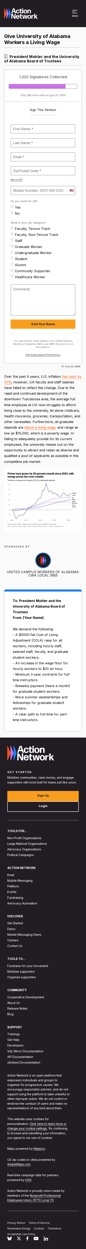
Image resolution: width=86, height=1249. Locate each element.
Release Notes (17, 1008)
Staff (18, 241)
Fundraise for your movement (27, 966)
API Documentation (20, 1057)
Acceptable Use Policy (21, 1234)
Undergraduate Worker (33, 253)
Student (21, 259)
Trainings (13, 1034)
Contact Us (14, 946)
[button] (75, 15)
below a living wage (39, 427)
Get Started (15, 923)
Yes (17, 207)
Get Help (13, 1039)
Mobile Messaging (20, 880)
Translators (54, 1228)
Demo (11, 929)
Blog (10, 1014)
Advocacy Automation (22, 903)
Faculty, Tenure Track (32, 229)
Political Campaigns (20, 855)
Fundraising (15, 897)
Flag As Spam (72, 366)
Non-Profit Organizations (24, 838)
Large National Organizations (27, 843)
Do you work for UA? (24, 201)
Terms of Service (39, 1222)
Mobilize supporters (21, 971)
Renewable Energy (18, 1228)
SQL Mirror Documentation (25, 1051)
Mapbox (39, 1148)
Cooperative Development (25, 997)
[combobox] (71, 190)
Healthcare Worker (30, 277)
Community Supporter (32, 271)
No (17, 213)
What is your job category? (28, 222)
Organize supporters (21, 977)
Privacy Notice (16, 1222)
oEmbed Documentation (23, 1062)
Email (10, 875)
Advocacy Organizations (24, 849)
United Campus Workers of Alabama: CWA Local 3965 (43, 573)
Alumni (20, 265)
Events (11, 892)
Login (43, 806)
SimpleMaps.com (18, 1164)
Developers (15, 1045)
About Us (13, 1003)
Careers (12, 940)
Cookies (39, 1228)
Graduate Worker (28, 247)
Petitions (13, 886)
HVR (28, 1180)
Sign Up (43, 795)
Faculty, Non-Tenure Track (36, 235)
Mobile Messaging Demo (24, 934)
